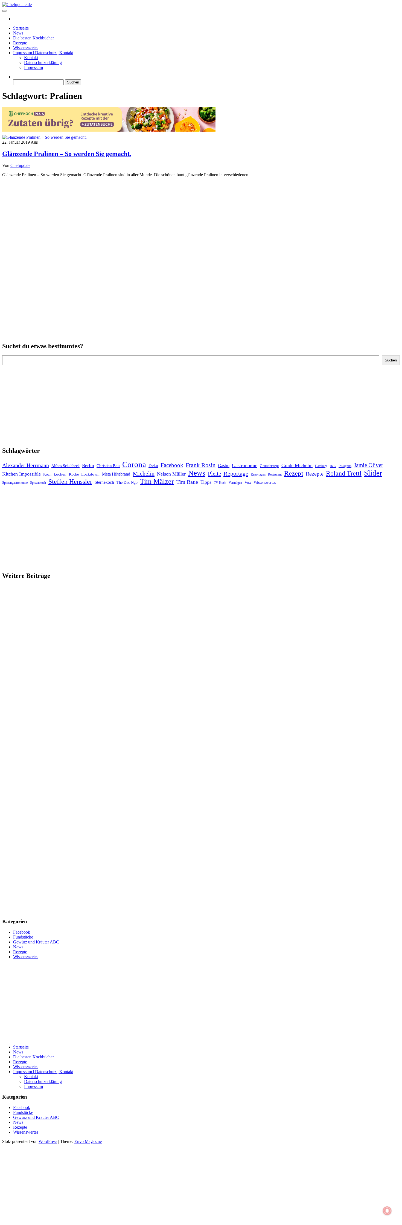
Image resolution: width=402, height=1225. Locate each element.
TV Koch (220, 483)
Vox (247, 482)
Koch (47, 474)
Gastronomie (244, 465)
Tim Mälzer (157, 481)
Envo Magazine (88, 1141)
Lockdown (90, 474)
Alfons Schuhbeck (65, 466)
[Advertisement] (201, 220)
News (18, 33)
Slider (373, 473)
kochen (60, 474)
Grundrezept (269, 466)
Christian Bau (108, 466)
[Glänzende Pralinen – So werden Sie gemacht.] (44, 137)
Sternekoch (104, 482)
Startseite (21, 28)
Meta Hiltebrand (116, 474)
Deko (153, 465)
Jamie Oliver (368, 465)
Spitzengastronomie (15, 483)
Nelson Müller (171, 474)
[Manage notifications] (387, 1210)
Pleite (214, 474)
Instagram (345, 466)
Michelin (144, 473)
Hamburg (321, 466)
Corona (134, 464)
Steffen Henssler (70, 481)
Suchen (391, 360)
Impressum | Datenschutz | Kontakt (43, 52)
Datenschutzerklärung (43, 62)
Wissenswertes (25, 47)
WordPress (48, 1141)
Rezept (293, 473)
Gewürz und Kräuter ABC (36, 942)
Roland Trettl (344, 473)
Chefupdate (20, 165)
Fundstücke (23, 937)
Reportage (235, 473)
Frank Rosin (200, 465)
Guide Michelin (297, 465)
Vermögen (235, 483)
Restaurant (275, 474)
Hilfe (333, 466)
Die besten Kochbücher (33, 38)
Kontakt (31, 57)
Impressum (33, 67)
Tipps (205, 482)
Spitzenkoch (38, 483)
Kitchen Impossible (21, 474)
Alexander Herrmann (25, 465)
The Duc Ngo (127, 482)
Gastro (223, 465)
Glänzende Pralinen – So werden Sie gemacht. (66, 153)
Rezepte (20, 42)
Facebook (172, 465)
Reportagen (258, 474)
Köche (74, 474)
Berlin (88, 465)
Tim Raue (187, 482)
